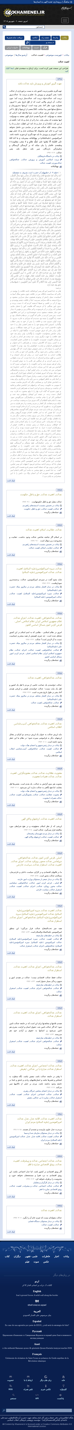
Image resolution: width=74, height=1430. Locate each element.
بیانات (64, 37)
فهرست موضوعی (54, 55)
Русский (37, 1331)
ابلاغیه (34, 37)
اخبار (56, 1256)
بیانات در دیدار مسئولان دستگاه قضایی (43, 1221)
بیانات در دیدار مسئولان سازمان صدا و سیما (41, 1133)
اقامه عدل (36, 1136)
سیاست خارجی (42, 890)
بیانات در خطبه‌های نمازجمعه (47, 936)
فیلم (27, 1261)
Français (37, 1354)
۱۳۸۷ (59, 564)
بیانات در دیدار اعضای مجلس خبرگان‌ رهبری (41, 1091)
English (37, 1291)
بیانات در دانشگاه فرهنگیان (48, 156)
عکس (46, 1261)
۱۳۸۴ (59, 719)
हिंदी (37, 1301)
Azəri (37, 1344)
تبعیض (29, 1098)
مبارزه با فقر (44, 1189)
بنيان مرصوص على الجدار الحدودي (37, 1315)
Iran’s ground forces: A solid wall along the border (37, 1295)
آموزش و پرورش (37, 160)
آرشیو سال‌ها (21, 55)
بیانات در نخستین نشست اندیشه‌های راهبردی (40, 505)
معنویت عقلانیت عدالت (49, 795)
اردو (37, 1281)
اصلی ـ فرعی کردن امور (20, 653)
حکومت (27, 509)
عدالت (24, 160)
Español (37, 1321)
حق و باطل (35, 509)
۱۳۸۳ (59, 853)
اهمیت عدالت (45, 163)
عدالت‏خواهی (14, 160)
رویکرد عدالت (43, 886)
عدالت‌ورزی (57, 163)
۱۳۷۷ (59, 1206)
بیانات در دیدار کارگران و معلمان (46, 1183)
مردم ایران (45, 1140)
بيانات (66, 1256)
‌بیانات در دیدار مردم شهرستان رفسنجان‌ (43, 834)
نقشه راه (45, 37)
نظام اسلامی (36, 653)
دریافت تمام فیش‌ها (14, 37)
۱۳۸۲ (59, 906)
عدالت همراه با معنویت (52, 798)
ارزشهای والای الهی (32, 837)
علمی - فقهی (31, 1256)
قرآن (45, 47)
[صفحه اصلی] (24, 12)
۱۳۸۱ (60, 1114)
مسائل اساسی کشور (53, 657)
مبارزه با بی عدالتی (40, 1098)
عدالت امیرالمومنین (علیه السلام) (48, 597)
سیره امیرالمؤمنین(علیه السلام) (38, 594)
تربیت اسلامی (53, 160)
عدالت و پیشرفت (30, 1186)
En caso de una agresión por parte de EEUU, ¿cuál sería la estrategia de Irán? (37, 1325)
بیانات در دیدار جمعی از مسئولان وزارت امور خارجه (38, 879)
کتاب (7, 1256)
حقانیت (50, 548)
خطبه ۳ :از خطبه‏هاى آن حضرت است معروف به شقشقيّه (35, 173)
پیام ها (55, 37)
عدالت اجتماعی (45, 1094)
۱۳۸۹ (59, 490)
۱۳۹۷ (59, 79)
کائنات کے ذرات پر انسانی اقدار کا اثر (37, 1285)
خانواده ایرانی (12, 47)
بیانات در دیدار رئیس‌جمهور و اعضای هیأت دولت (39, 745)
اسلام (43, 548)
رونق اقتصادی (56, 1189)
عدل (28, 1136)
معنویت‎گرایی (27, 795)
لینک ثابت (11, 481)
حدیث (36, 47)
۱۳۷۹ (59, 1156)
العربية (37, 1311)
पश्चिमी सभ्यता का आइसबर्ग (37, 1305)
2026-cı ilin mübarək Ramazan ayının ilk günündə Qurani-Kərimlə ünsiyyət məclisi (37, 1348)
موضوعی (9, 55)
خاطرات (46, 1256)
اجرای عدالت (21, 650)
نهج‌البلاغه (26, 47)
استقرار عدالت (56, 890)
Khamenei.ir (20, 1424)
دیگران (17, 1256)
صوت (36, 1261)
